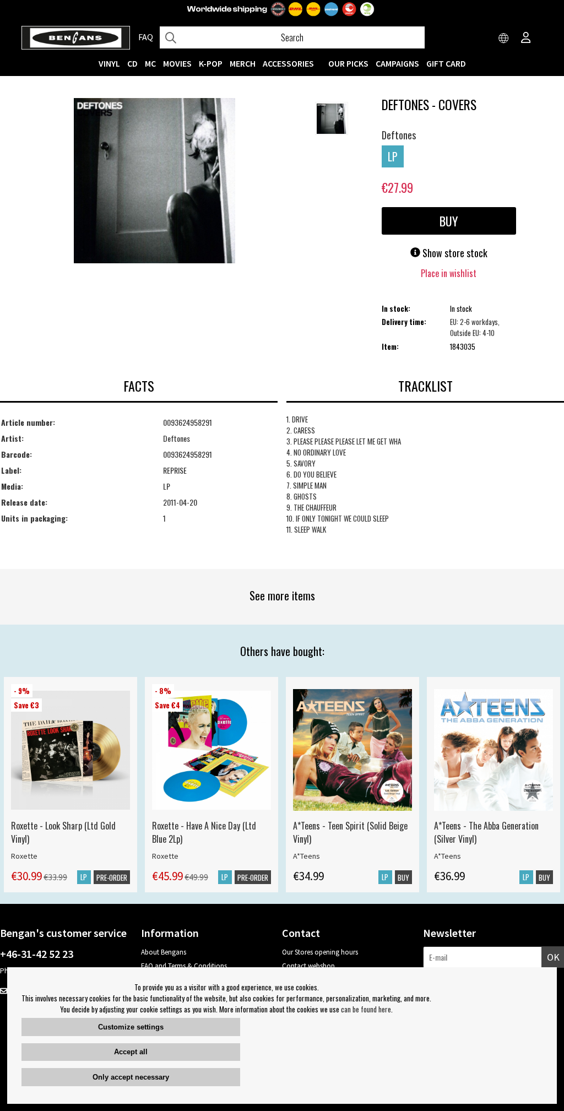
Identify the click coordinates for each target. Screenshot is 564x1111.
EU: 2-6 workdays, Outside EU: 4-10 (475, 327)
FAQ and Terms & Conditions (184, 966)
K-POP (211, 63)
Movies (177, 63)
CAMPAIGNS (397, 63)
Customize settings (131, 1027)
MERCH (243, 63)
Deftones (399, 135)
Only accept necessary (131, 1077)
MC (150, 63)
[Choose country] (504, 38)
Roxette (24, 856)
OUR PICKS (348, 63)
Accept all (131, 1052)
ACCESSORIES (288, 63)
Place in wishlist (448, 273)
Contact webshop (308, 966)
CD (132, 63)
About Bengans (163, 952)
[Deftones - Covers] (154, 181)
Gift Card (446, 63)
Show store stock (453, 253)
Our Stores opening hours (320, 952)
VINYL (109, 63)
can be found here (366, 1009)
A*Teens (306, 856)
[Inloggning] (526, 38)
